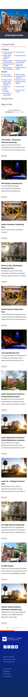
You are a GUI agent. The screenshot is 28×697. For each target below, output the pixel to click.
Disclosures (6, 674)
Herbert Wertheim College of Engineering (8, 68)
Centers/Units (7, 98)
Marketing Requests (9, 662)
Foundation (6, 671)
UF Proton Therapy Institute (20, 90)
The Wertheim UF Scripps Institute (7, 94)
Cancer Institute (7, 74)
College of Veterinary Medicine (21, 82)
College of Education (21, 55)
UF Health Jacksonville (6, 90)
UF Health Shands (20, 86)
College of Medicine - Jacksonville (21, 77)
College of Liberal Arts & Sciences (8, 64)
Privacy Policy (7, 676)
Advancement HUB (8, 657)
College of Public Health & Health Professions (7, 83)
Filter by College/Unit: (14, 110)
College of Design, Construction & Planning (7, 57)
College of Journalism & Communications (21, 61)
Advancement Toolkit (9, 659)
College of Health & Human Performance (8, 61)
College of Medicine (7, 76)
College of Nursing (7, 79)
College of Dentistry (20, 74)
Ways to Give (6, 104)
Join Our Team (7, 669)
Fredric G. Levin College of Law (19, 64)
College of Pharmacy (21, 79)
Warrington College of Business (21, 68)
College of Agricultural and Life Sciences (8, 52)
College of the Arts (20, 52)
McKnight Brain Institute (6, 87)
